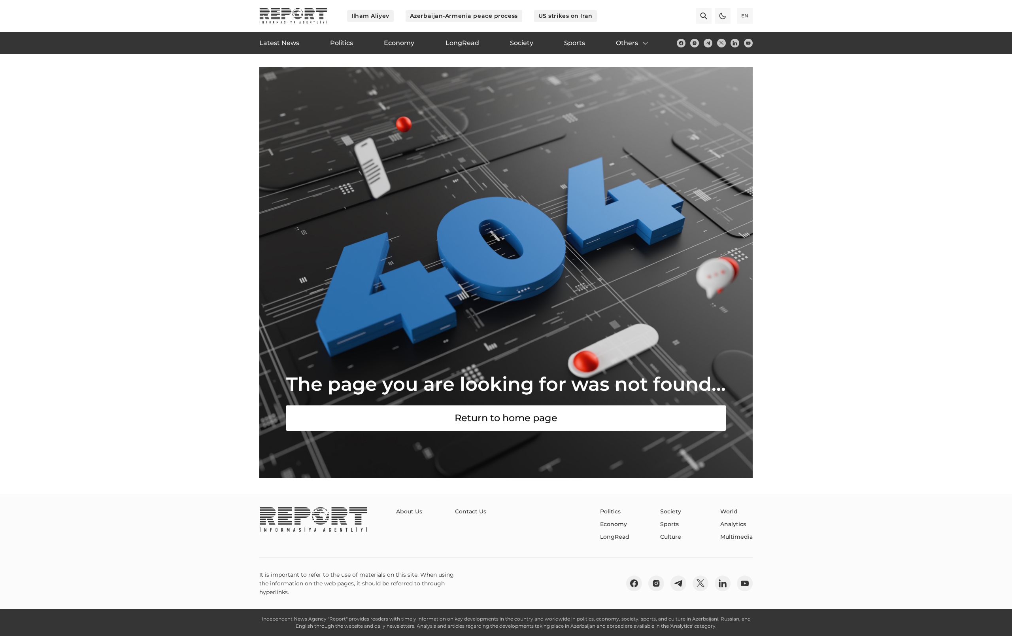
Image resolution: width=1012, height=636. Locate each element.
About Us (409, 511)
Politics (610, 511)
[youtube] (748, 43)
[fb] (681, 43)
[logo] (293, 16)
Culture (670, 536)
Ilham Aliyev (370, 15)
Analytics (733, 524)
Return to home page (506, 418)
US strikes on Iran (565, 15)
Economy (613, 524)
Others (627, 43)
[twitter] (721, 43)
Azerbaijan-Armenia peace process (464, 15)
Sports (669, 524)
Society (670, 511)
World (729, 511)
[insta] (694, 43)
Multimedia (736, 536)
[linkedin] (735, 43)
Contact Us (470, 511)
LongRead (614, 536)
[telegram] (708, 43)
